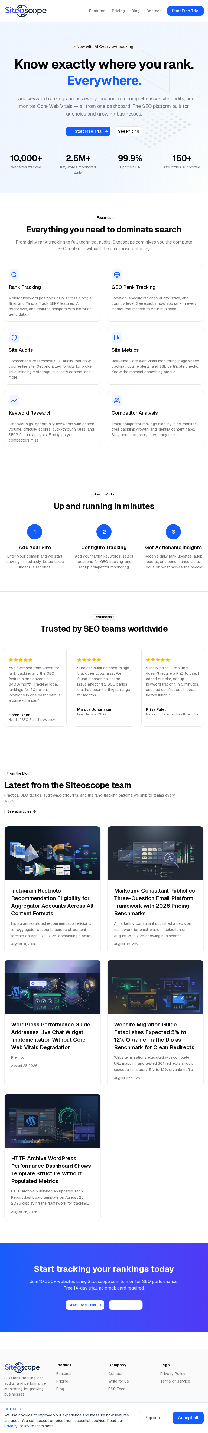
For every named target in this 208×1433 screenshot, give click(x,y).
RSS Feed (116, 1388)
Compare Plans (126, 1305)
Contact (153, 10)
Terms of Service (175, 1381)
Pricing (118, 10)
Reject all (154, 1418)
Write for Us (118, 1381)
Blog (135, 10)
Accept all (188, 1418)
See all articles (19, 811)
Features (97, 10)
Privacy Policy (17, 1426)
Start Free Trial (185, 10)
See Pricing (128, 131)
